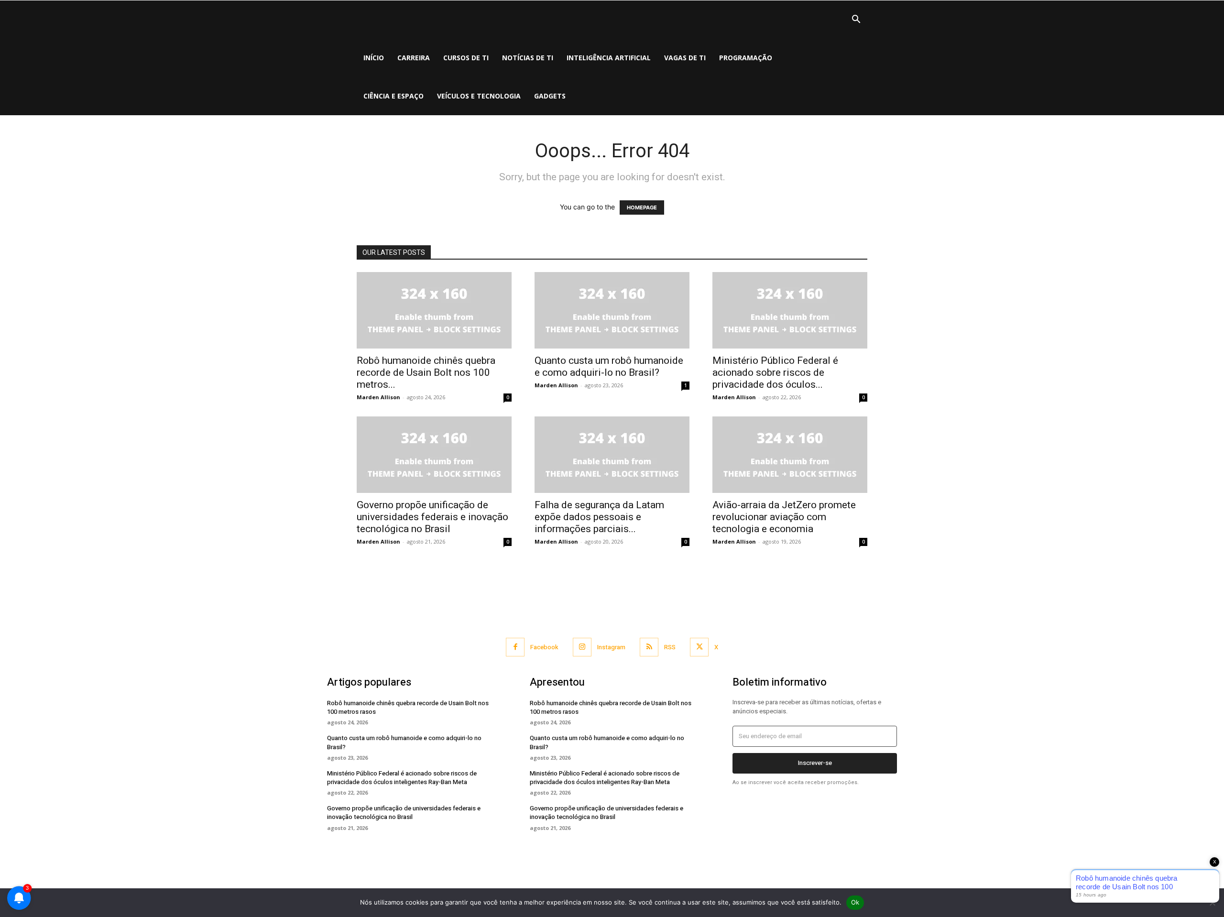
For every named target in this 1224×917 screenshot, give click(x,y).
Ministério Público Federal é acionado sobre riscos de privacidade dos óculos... (775, 372)
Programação (745, 57)
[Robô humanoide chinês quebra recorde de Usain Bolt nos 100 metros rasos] (434, 310)
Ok (855, 902)
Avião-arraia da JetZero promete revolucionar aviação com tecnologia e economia (784, 517)
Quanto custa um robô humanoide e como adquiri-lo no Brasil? (609, 366)
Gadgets (550, 95)
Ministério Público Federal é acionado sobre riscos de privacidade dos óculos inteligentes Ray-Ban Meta (402, 777)
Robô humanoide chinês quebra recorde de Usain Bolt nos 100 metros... (426, 372)
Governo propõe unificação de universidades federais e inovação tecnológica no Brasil (432, 517)
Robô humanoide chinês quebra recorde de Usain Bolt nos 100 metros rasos (408, 707)
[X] (699, 647)
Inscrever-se (815, 762)
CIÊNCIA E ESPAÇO (393, 95)
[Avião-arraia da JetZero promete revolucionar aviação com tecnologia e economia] (789, 454)
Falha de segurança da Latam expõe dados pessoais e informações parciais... (599, 517)
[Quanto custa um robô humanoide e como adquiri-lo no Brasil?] (612, 310)
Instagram (611, 647)
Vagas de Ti (685, 57)
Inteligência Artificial (609, 57)
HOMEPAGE (642, 207)
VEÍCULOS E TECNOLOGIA (479, 95)
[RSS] (649, 647)
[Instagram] (582, 647)
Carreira (413, 57)
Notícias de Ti (527, 57)
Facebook (544, 647)
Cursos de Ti (466, 57)
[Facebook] (515, 647)
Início (373, 57)
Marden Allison (378, 397)
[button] (855, 20)
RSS (670, 647)
